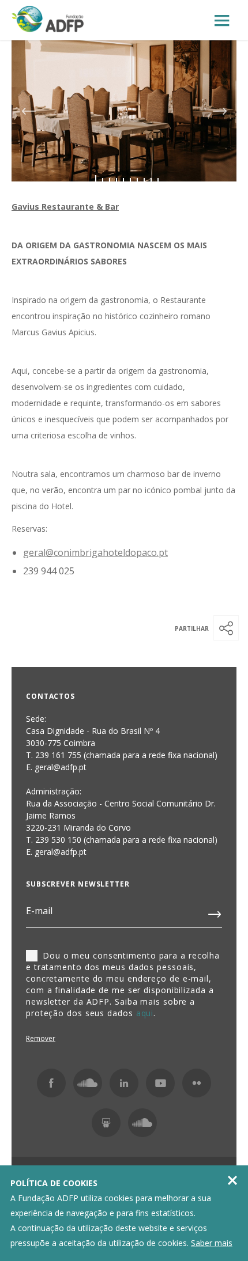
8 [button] (144, 179)
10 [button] (158, 179)
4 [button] (116, 179)
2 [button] (102, 179)
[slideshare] (106, 1122)
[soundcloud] (142, 1122)
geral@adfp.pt (61, 851)
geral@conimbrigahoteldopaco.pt (95, 552)
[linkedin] (124, 1083)
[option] (124, 110)
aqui (145, 1013)
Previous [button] (28, 111)
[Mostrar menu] (222, 21)
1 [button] (95, 179)
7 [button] (137, 179)
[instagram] (87, 1083)
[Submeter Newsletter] (215, 911)
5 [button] (123, 179)
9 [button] (151, 179)
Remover (40, 1038)
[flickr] (196, 1083)
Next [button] (219, 111)
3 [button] (109, 179)
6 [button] (130, 179)
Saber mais (211, 1242)
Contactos (50, 696)
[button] (226, 628)
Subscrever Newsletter (78, 884)
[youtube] (160, 1083)
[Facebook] (51, 1083)
